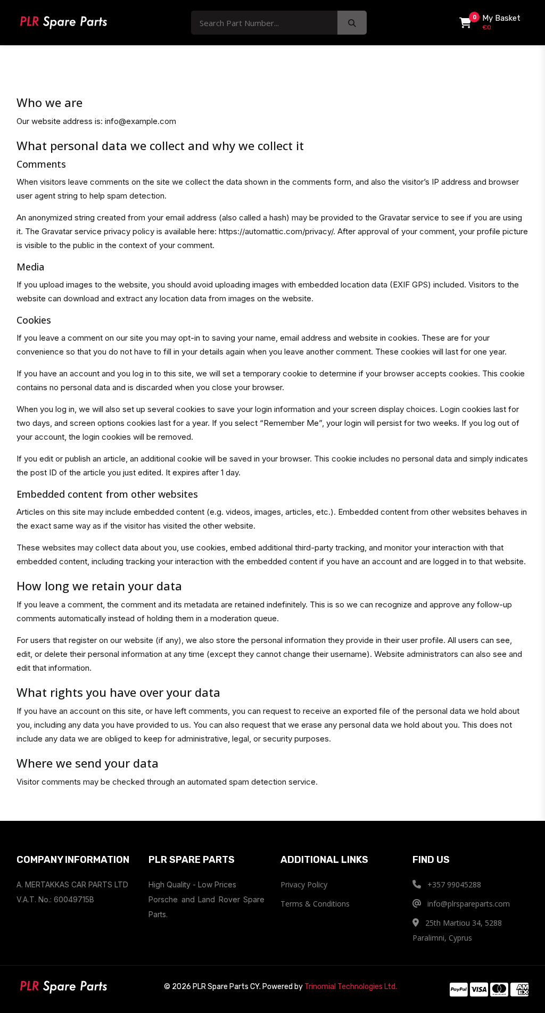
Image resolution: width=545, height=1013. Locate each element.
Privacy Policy (303, 884)
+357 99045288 (453, 884)
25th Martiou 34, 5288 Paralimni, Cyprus (457, 930)
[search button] (352, 23)
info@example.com (140, 121)
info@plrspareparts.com (467, 904)
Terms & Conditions (315, 904)
